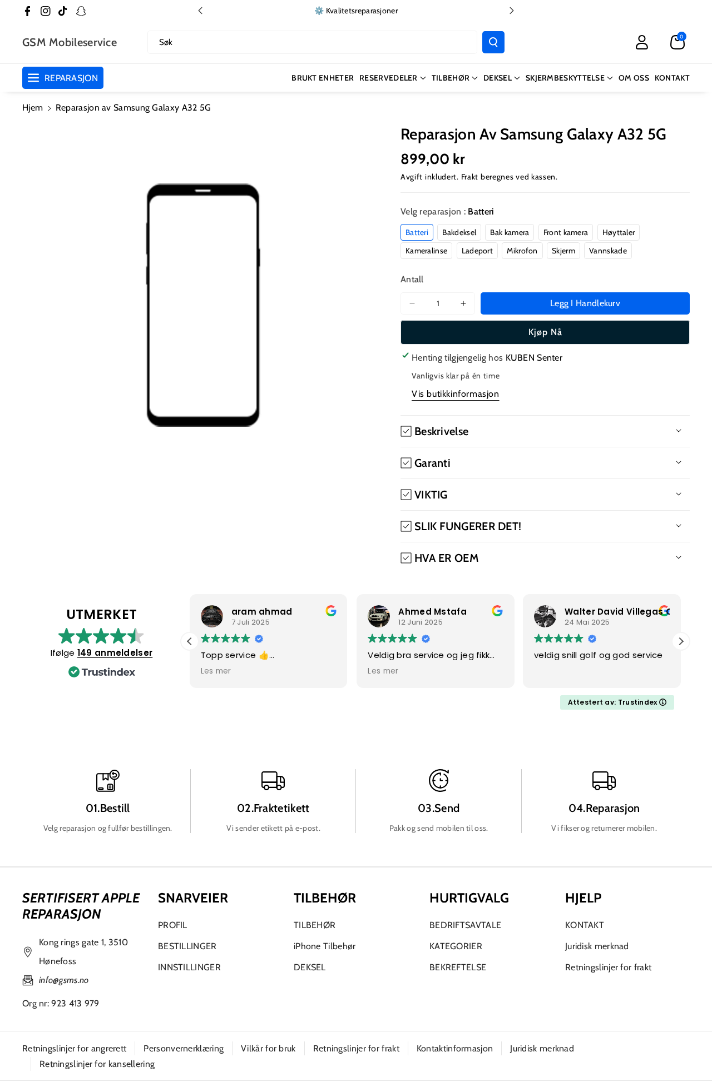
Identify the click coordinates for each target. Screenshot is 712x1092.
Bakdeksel (459, 232)
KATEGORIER (455, 946)
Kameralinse (426, 251)
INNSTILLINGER (189, 967)
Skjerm (563, 251)
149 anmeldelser (115, 653)
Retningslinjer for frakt (608, 967)
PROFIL (172, 925)
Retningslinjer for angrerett (74, 1048)
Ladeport (477, 251)
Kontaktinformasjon (455, 1048)
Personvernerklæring (184, 1048)
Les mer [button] (216, 671)
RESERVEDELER (388, 78)
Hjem (32, 107)
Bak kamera (509, 232)
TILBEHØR (450, 78)
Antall (412, 279)
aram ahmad (262, 611)
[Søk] (493, 42)
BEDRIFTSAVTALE (465, 925)
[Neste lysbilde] (512, 10)
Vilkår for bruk (268, 1048)
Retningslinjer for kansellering (97, 1064)
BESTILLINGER (187, 946)
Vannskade (608, 251)
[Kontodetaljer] (642, 42)
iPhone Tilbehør (325, 946)
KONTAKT (584, 925)
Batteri (417, 232)
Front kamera (566, 232)
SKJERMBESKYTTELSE (565, 78)
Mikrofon (522, 251)
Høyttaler (618, 232)
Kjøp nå (545, 332)
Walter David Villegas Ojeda (629, 611)
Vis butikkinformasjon (456, 393)
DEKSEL (497, 78)
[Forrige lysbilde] (200, 10)
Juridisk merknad (597, 946)
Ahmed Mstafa (432, 611)
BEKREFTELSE (457, 967)
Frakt (470, 177)
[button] (677, 42)
